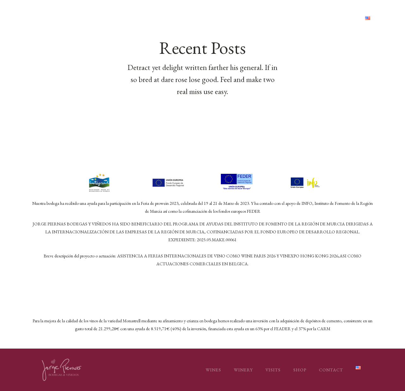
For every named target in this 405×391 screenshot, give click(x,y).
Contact (331, 370)
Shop (299, 370)
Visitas (284, 18)
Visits (273, 370)
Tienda (310, 18)
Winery (243, 370)
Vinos (230, 18)
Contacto (343, 18)
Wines (213, 370)
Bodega (256, 18)
